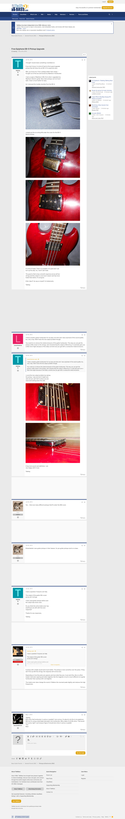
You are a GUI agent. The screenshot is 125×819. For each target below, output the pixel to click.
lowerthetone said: (32, 359)
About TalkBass (50, 788)
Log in (24, 28)
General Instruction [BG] (98, 87)
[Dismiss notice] (111, 24)
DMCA (106, 817)
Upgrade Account (107, 7)
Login (82, 775)
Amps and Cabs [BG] (97, 118)
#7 (84, 647)
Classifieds (49, 782)
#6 (84, 589)
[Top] (110, 817)
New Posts (49, 778)
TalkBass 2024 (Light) (22, 817)
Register (83, 778)
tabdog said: (30, 651)
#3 (84, 355)
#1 (84, 60)
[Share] (82, 60)
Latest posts (92, 77)
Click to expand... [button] (55, 664)
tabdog (15, 51)
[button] (28, 14)
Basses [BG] (95, 110)
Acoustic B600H (96, 113)
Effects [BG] (95, 102)
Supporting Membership (53, 785)
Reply (83, 288)
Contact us (49, 792)
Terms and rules (87, 817)
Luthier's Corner (96, 93)
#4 (84, 502)
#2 (84, 335)
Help (102, 817)
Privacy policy (96, 817)
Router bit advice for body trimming (102, 90)
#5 (84, 545)
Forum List (49, 775)
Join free (18, 28)
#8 (84, 714)
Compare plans (50, 30)
